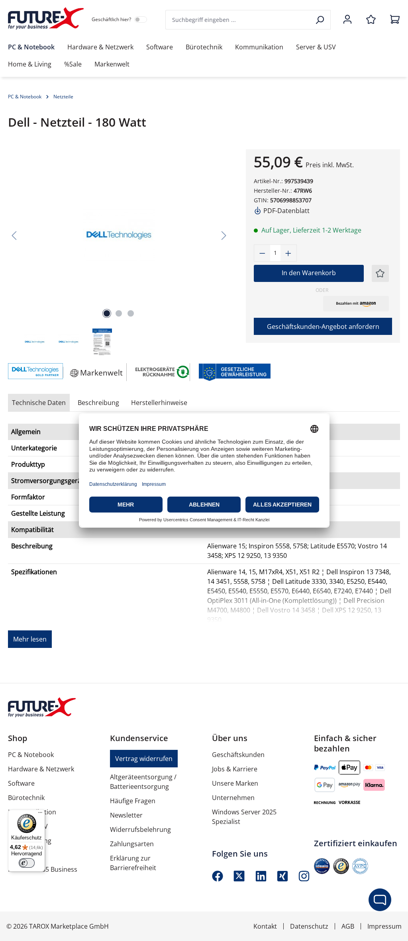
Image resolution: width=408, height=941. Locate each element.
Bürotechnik (26, 797)
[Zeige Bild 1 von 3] (107, 313)
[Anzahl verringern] (262, 253)
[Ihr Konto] (347, 20)
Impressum (384, 926)
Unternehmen (233, 797)
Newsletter (126, 815)
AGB (347, 926)
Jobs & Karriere (234, 769)
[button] (356, 303)
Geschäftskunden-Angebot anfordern (323, 326)
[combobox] (238, 19)
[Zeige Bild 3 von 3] (131, 313)
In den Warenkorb (309, 272)
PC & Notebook (31, 754)
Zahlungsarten (132, 843)
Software (21, 783)
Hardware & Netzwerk (41, 769)
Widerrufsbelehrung (140, 829)
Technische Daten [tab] (39, 402)
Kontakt (265, 926)
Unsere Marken (235, 783)
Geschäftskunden (238, 754)
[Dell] (31, 372)
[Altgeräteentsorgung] (163, 371)
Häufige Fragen (132, 800)
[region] (119, 253)
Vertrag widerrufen (144, 758)
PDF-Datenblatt (285, 210)
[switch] (27, 863)
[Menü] (40, 814)
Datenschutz (309, 926)
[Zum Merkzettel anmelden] (380, 273)
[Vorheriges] (14, 235)
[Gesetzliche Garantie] (234, 371)
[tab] (98, 402)
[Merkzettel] (371, 20)
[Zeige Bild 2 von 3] (119, 313)
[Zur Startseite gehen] (46, 18)
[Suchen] (320, 19)
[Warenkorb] (392, 20)
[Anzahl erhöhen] (288, 253)
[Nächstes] (224, 235)
